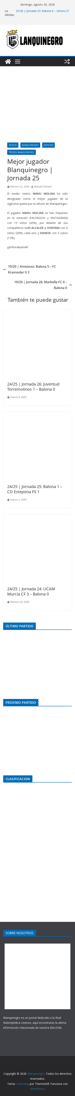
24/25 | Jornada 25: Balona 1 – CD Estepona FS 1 (34, 489)
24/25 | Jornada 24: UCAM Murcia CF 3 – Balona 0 (31, 591)
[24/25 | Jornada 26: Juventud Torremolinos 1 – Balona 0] (37, 312)
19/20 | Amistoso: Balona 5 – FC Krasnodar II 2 (32, 269)
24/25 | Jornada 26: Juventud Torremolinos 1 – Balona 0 (33, 386)
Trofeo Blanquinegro (21, 152)
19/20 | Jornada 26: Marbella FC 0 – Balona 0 (40, 285)
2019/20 (13, 145)
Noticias (48, 145)
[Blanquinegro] (8, 61)
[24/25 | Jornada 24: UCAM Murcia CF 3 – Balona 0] (37, 517)
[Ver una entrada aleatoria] (67, 61)
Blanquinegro (30, 145)
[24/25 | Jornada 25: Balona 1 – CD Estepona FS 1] (37, 414)
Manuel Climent (43, 186)
